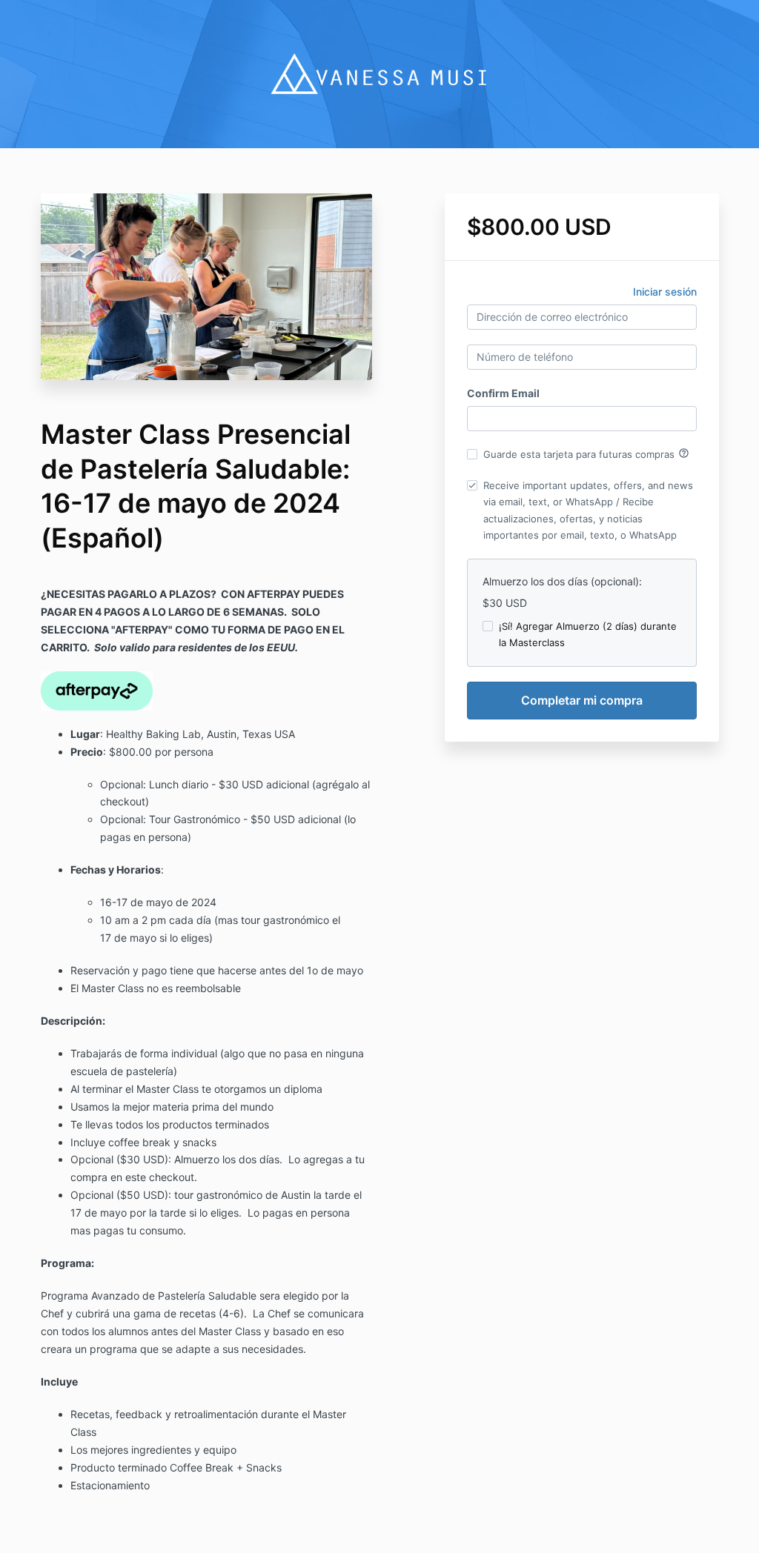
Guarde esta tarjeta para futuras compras (586, 453)
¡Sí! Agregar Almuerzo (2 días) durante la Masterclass (588, 634)
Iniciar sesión (665, 291)
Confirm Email (503, 393)
